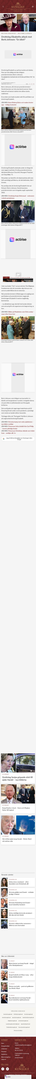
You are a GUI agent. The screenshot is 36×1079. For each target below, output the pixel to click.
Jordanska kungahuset (23, 1020)
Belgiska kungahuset (12, 1020)
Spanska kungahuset (16, 1017)
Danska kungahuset (6, 1017)
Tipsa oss (17, 1074)
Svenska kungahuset (7, 1014)
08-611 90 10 (19, 1050)
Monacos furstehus (18, 1030)
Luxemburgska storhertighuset (12, 1024)
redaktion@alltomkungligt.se (23, 1045)
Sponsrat (11, 1074)
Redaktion (4, 1054)
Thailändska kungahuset (11, 1027)
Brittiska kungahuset (8, 33)
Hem (2, 1043)
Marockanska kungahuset (24, 1027)
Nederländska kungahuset (28, 1017)
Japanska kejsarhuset (25, 1024)
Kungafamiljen (13, 879)
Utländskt (5, 774)
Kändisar (3, 1051)
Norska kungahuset (28, 1014)
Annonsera (24, 1074)
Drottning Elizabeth (25, 33)
